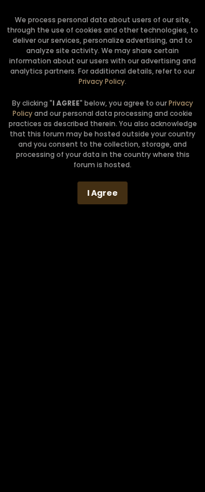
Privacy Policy (102, 81)
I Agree (102, 193)
